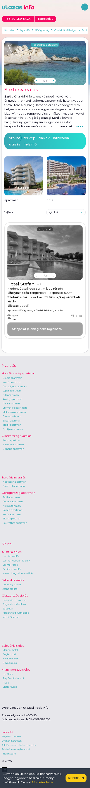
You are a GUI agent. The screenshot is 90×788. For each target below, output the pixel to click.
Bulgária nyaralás (14, 477)
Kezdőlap (9, 30)
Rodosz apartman (13, 501)
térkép (29, 138)
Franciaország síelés (16, 669)
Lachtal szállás (11, 556)
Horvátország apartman (19, 373)
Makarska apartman (14, 412)
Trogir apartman (12, 424)
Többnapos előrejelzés (45, 44)
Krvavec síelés (11, 658)
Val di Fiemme (11, 617)
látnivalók (61, 138)
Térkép (79, 315)
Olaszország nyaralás (16, 435)
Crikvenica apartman (15, 407)
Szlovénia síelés (13, 645)
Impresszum (9, 753)
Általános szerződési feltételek (19, 745)
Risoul (6, 682)
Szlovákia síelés (13, 580)
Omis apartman (12, 416)
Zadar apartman (12, 420)
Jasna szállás (10, 588)
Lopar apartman (12, 390)
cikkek (44, 138)
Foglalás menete (11, 736)
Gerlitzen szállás (12, 569)
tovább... (79, 126)
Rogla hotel (9, 654)
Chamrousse (10, 686)
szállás (15, 138)
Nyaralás (25, 30)
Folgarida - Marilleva (14, 604)
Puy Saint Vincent (13, 678)
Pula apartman (11, 403)
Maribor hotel (10, 650)
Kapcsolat (7, 732)
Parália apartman (12, 510)
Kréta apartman (12, 505)
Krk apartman (11, 395)
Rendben (76, 778)
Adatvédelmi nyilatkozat (16, 749)
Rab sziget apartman (15, 386)
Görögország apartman (18, 492)
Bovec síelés (10, 662)
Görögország (42, 30)
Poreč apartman (12, 382)
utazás (14, 144)
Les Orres (8, 674)
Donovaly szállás (12, 584)
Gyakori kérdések (12, 740)
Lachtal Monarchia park (16, 560)
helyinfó (30, 144)
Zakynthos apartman (15, 522)
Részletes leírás (42, 782)
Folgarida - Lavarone (14, 600)
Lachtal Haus (10, 564)
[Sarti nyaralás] (45, 63)
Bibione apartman (13, 444)
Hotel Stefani (22, 284)
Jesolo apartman (12, 440)
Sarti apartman (11, 497)
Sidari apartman (12, 518)
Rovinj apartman (12, 399)
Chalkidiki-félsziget (65, 30)
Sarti (84, 30)
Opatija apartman (13, 429)
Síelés (6, 544)
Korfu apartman (12, 514)
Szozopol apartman (14, 486)
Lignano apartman (13, 448)
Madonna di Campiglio (16, 612)
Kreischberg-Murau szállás (18, 573)
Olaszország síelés (15, 595)
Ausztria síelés (11, 552)
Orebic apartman (12, 377)
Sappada (8, 608)
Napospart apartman (14, 481)
